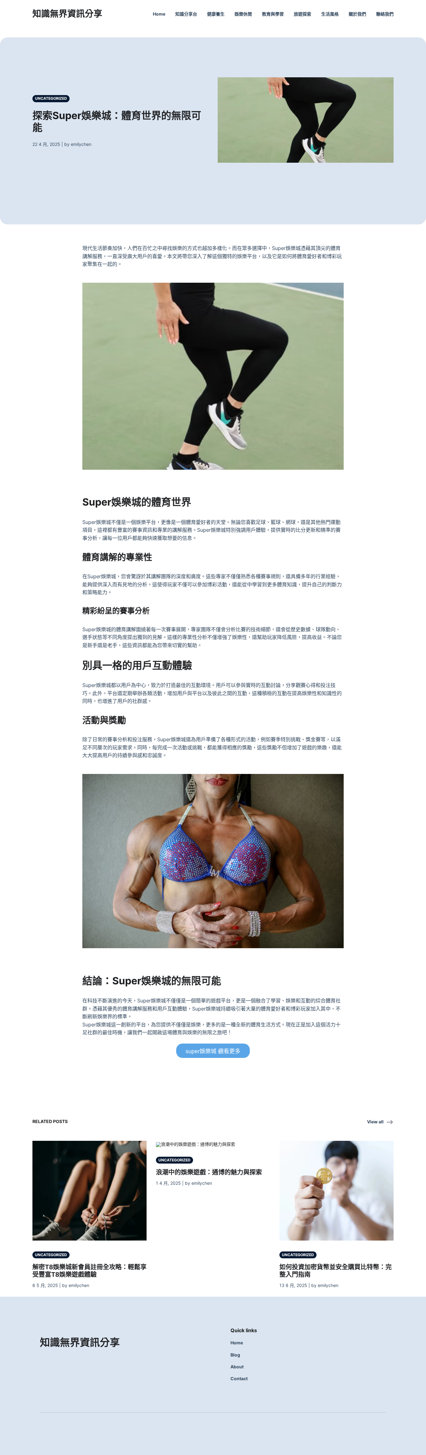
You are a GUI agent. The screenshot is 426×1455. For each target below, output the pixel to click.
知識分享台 (186, 14)
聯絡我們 (385, 14)
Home (159, 14)
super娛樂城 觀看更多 (213, 1051)
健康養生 (216, 14)
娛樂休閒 (243, 14)
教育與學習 (273, 14)
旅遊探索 (302, 14)
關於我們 (357, 14)
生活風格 (330, 14)
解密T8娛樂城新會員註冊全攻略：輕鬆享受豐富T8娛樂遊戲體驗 (89, 1270)
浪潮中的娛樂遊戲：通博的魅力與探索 (209, 1172)
